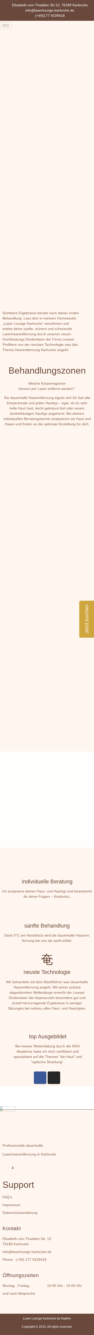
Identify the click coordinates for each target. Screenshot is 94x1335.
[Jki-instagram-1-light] (13, 1168)
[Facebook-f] (5, 1168)
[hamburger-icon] (5, 25)
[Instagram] (54, 1077)
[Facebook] (40, 1077)
